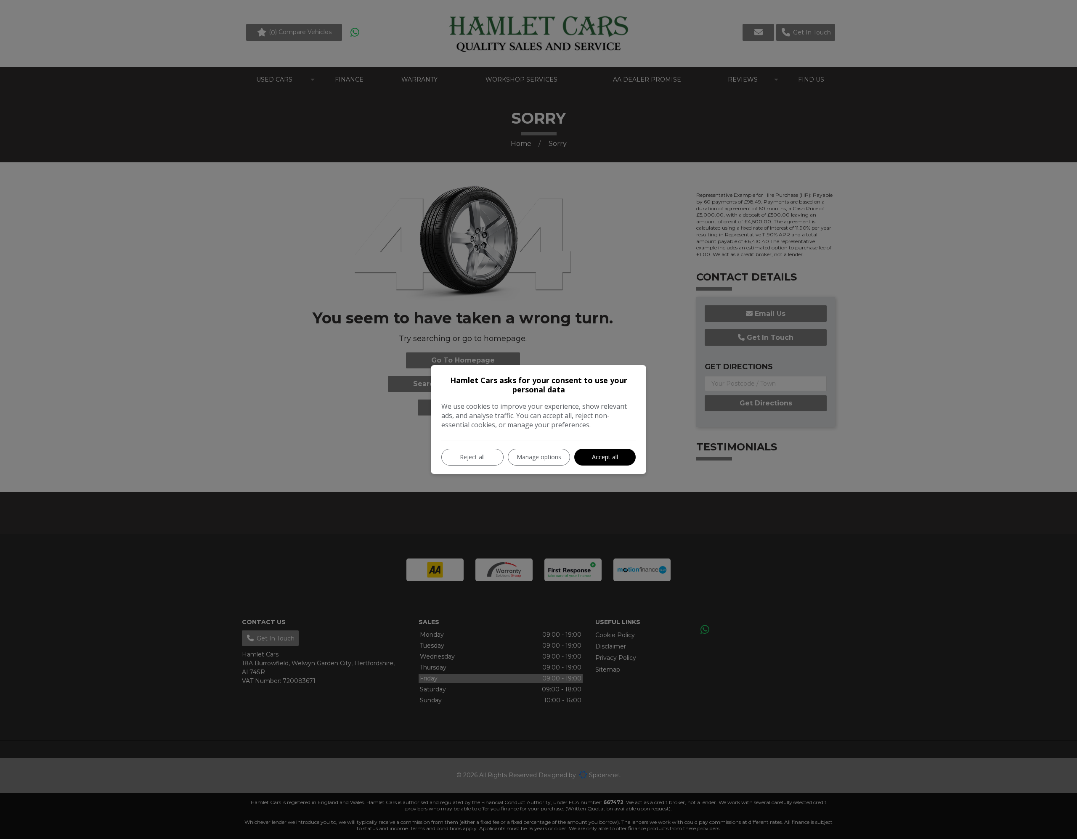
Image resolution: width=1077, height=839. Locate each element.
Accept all (605, 457)
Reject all (472, 457)
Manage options (539, 457)
